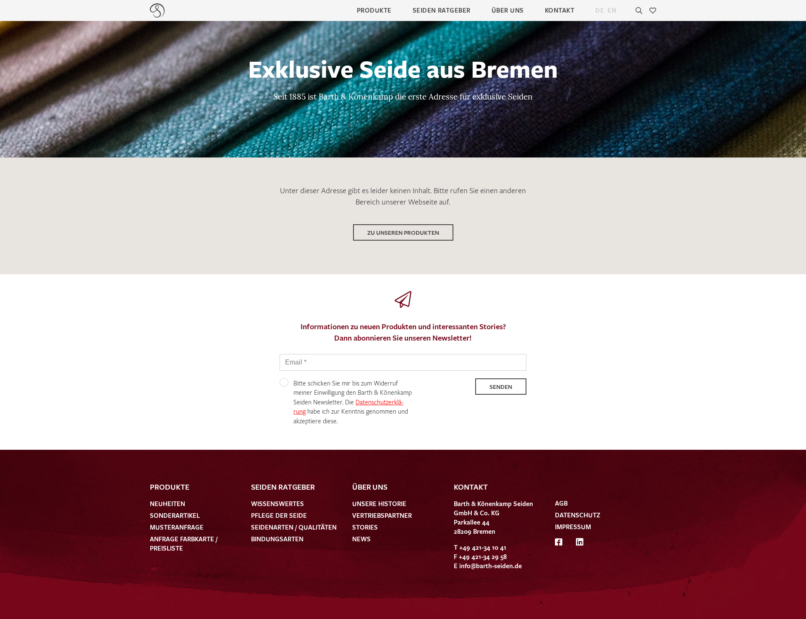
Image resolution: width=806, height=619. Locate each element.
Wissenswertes (277, 503)
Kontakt (559, 10)
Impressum (573, 526)
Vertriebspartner (382, 515)
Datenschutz (577, 515)
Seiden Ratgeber (442, 10)
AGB (561, 503)
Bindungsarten (277, 539)
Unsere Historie (379, 503)
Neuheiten (167, 503)
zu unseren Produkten (403, 232)
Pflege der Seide (279, 515)
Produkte (374, 10)
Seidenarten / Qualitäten (294, 527)
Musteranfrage (177, 527)
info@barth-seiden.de (490, 565)
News (361, 539)
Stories (365, 527)
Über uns (508, 10)
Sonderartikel (175, 515)
